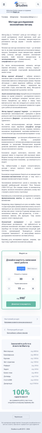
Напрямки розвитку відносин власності (18, 322)
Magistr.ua (16, 12)
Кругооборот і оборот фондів (17, 333)
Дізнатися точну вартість (21, 304)
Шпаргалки (14, 17)
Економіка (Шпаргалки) (29, 17)
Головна (5, 17)
